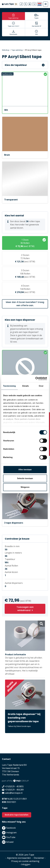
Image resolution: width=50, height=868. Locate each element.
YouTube (10, 837)
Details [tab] (25, 386)
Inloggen (25, 864)
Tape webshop (13, 18)
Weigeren (25, 487)
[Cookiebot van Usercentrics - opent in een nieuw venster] (35, 378)
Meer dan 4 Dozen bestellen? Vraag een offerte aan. (25, 304)
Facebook (11, 827)
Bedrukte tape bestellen (16, 814)
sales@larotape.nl (13, 792)
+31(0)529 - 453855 (14, 786)
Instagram (11, 832)
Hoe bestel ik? (36, 26)
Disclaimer (39, 857)
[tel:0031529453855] (21, 4)
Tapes (36, 18)
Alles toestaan (25, 469)
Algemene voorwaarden (19, 857)
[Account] (29, 4)
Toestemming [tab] (9, 386)
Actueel (9, 841)
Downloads (13, 34)
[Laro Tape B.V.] (10, 4)
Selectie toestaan (25, 478)
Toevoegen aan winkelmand (25, 609)
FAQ (36, 34)
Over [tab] (41, 386)
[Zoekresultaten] (25, 4)
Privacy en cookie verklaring (25, 861)
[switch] (43, 441)
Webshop (5, 50)
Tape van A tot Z (13, 26)
